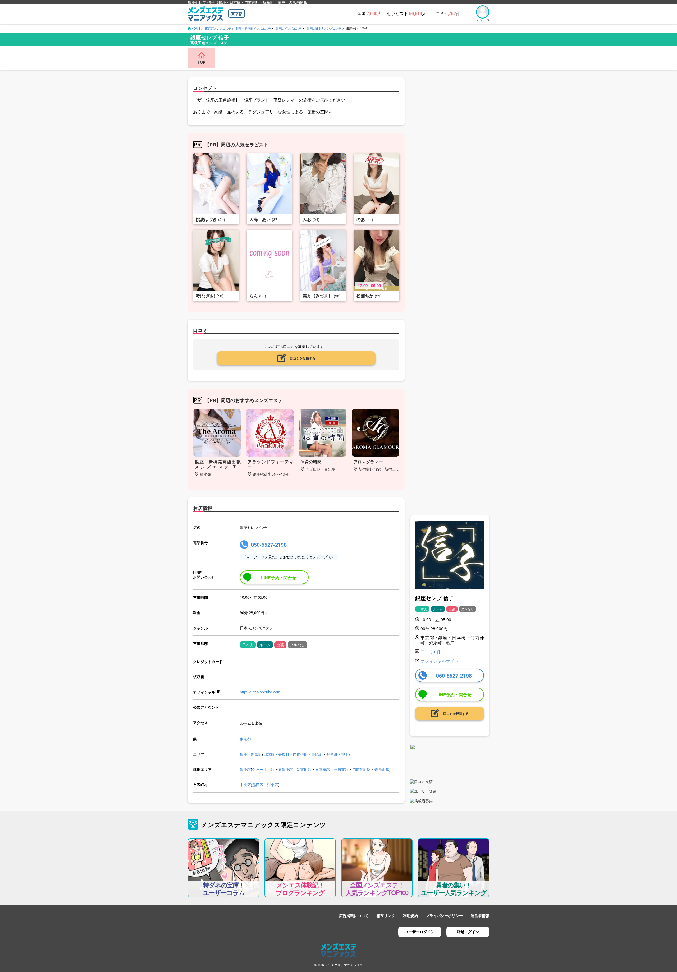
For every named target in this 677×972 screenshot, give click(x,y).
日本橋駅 (322, 769)
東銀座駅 (285, 769)
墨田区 (257, 784)
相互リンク (386, 915)
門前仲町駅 (361, 769)
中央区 (245, 784)
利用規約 (410, 915)
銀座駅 (245, 769)
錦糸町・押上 (337, 754)
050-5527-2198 (269, 544)
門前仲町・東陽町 (308, 754)
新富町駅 (304, 769)
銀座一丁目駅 (263, 769)
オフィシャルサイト (439, 661)
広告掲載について (354, 915)
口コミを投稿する (302, 358)
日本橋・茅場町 (276, 754)
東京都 (236, 13)
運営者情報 (480, 915)
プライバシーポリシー (444, 915)
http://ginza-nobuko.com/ (260, 691)
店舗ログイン (468, 931)
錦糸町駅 (381, 769)
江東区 (272, 784)
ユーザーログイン (419, 931)
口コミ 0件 (430, 652)
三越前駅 (341, 769)
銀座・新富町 (251, 754)
